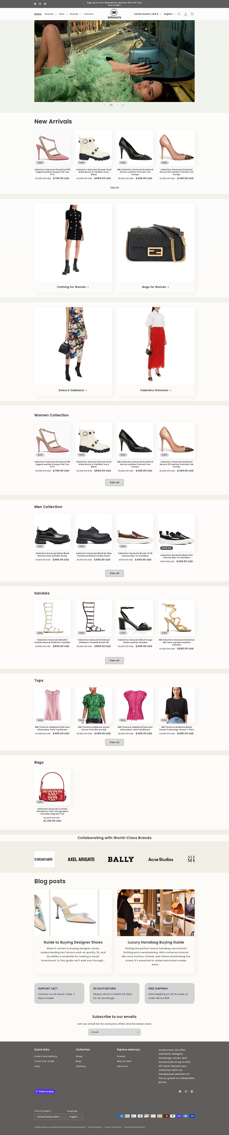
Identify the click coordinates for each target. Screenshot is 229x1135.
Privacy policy (95, 1127)
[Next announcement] (146, 4)
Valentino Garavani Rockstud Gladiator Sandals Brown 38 (94, 641)
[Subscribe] (137, 1032)
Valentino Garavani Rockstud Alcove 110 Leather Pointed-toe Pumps (177, 172)
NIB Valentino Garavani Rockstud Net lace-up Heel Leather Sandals (177, 642)
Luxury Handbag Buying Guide (156, 942)
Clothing (81, 1066)
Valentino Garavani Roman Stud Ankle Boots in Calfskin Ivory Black (93, 172)
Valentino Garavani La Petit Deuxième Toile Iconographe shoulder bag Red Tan (52, 811)
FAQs (37, 1066)
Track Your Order (44, 1061)
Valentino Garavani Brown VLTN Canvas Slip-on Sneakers (135, 554)
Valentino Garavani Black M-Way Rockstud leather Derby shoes (94, 554)
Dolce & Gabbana (71, 390)
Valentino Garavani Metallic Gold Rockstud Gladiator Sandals (52, 641)
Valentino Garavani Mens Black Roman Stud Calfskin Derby (52, 554)
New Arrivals (124, 1061)
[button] (50, 14)
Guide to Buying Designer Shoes (73, 942)
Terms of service (113, 1127)
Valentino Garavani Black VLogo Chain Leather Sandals (135, 641)
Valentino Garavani (154, 390)
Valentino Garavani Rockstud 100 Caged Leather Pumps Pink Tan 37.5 (52, 172)
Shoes (79, 1056)
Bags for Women (154, 287)
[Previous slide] (105, 105)
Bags (79, 1061)
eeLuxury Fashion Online (54, 1127)
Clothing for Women (71, 287)
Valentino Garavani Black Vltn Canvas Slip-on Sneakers (176, 556)
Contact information (134, 1127)
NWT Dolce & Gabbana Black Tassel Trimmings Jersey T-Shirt (176, 728)
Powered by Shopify (75, 1127)
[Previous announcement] (83, 4)
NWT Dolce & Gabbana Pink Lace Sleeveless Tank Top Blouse (52, 728)
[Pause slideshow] (124, 105)
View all (114, 187)
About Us (122, 1066)
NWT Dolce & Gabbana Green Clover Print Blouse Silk (94, 728)
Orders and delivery (45, 1056)
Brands (121, 1056)
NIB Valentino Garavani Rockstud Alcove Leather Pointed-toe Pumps (135, 172)
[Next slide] (117, 105)
